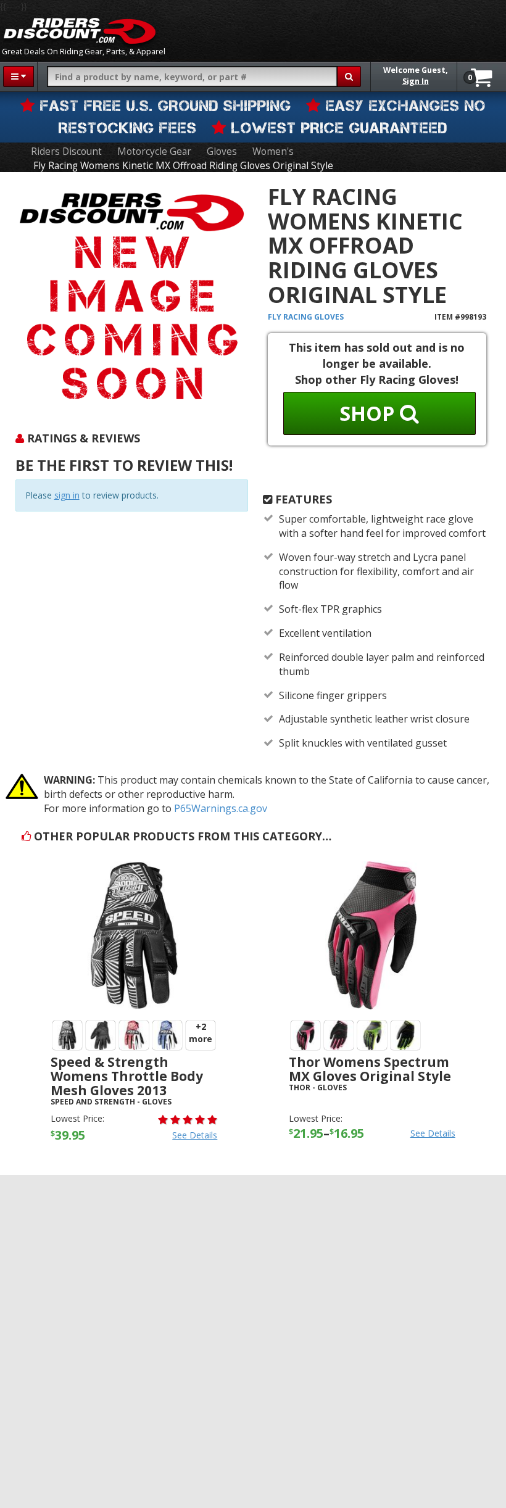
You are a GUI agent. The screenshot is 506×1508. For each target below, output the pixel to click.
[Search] (349, 76)
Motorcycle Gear (154, 151)
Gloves (222, 151)
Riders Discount (66, 151)
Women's (273, 151)
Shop (369, 413)
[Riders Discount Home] (79, 31)
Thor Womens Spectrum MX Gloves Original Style (370, 1069)
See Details (194, 1135)
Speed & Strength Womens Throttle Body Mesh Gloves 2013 (127, 1076)
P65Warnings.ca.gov (220, 808)
